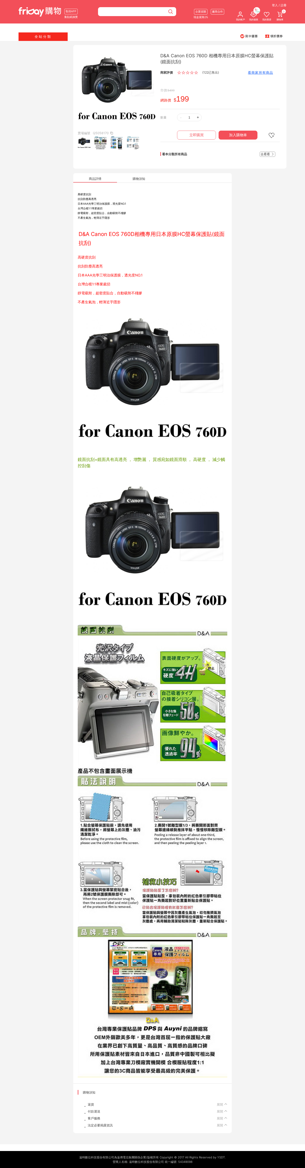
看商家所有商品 (260, 72)
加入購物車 (238, 135)
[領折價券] (273, 36)
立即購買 (196, 135)
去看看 (266, 154)
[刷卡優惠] (248, 36)
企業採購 (200, 11)
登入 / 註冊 (279, 5)
